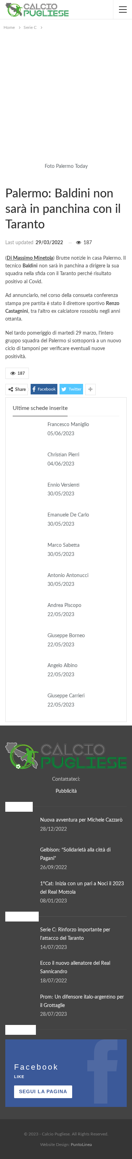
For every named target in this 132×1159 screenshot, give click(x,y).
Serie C (7, 179)
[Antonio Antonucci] (28, 583)
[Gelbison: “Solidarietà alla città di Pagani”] (20, 857)
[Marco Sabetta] (28, 553)
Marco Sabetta (64, 545)
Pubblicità (66, 791)
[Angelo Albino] (28, 673)
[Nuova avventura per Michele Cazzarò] (20, 827)
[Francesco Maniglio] (28, 432)
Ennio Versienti (64, 485)
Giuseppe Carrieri (66, 696)
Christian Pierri (63, 454)
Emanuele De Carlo (68, 515)
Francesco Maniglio (68, 424)
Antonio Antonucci (68, 575)
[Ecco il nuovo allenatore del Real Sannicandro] (20, 971)
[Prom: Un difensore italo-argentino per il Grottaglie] (20, 1004)
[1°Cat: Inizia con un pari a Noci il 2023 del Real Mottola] (20, 891)
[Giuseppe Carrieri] (28, 703)
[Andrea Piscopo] (28, 613)
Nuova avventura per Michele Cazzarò (81, 820)
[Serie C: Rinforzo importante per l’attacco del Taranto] (20, 937)
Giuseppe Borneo (66, 635)
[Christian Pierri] (28, 462)
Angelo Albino (62, 665)
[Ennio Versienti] (28, 492)
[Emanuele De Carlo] (28, 522)
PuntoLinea (81, 1144)
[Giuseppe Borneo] (28, 643)
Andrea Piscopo (64, 605)
